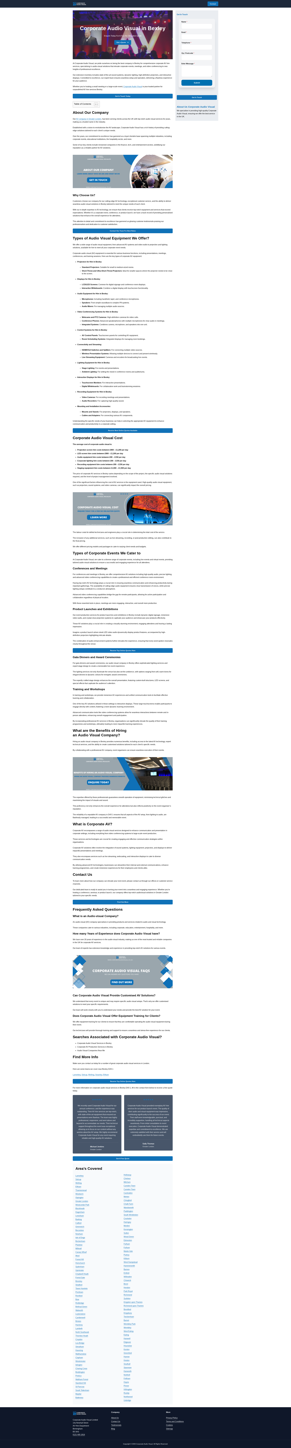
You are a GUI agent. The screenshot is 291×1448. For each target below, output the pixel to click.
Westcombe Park (82, 1205)
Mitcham (127, 1182)
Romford (78, 1296)
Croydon (78, 1339)
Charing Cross (81, 1368)
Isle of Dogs (80, 1238)
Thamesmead (81, 1190)
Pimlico (78, 1376)
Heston (126, 1360)
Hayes (126, 1382)
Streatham (79, 1347)
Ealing (126, 1335)
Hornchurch (80, 1263)
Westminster (80, 1361)
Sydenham (79, 1267)
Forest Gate (80, 1278)
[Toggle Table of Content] (94, 104)
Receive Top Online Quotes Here (122, 650)
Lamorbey (77, 1075)
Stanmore (128, 1368)
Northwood (128, 1397)
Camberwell (80, 1318)
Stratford (78, 1285)
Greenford (128, 1353)
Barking (78, 1219)
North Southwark (82, 1332)
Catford (78, 1223)
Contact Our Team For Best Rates (123, 231)
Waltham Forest (81, 1379)
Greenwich (79, 1227)
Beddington (80, 1372)
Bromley (78, 1281)
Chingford (128, 1200)
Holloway (127, 1175)
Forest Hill (79, 1259)
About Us (115, 1418)
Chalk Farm (128, 1204)
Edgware (127, 1342)
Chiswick (127, 1280)
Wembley (127, 1328)
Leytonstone (80, 1314)
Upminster (79, 1270)
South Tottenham (82, 1390)
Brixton (78, 1321)
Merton (126, 1197)
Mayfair (78, 1394)
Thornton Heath (81, 1336)
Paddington (128, 1211)
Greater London (81, 1201)
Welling (91, 1075)
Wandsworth (129, 1208)
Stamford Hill (80, 1383)
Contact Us (115, 1421)
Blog (113, 1429)
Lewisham (79, 1216)
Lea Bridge (79, 1343)
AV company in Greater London (88, 119)
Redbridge (79, 1303)
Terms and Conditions (175, 1421)
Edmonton (128, 1240)
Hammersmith (129, 1266)
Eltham (106, 1075)
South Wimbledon (131, 1215)
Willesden (128, 1277)
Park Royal (128, 1291)
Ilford (77, 1256)
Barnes (126, 1269)
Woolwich (79, 1194)
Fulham (127, 1244)
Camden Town (129, 1186)
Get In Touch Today (122, 96)
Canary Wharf (81, 1252)
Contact (213, 4)
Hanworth (128, 1371)
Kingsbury (128, 1313)
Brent (126, 1284)
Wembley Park (129, 1324)
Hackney (79, 1325)
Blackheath (80, 1208)
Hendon (127, 1288)
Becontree (79, 1230)
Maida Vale (128, 1251)
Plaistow (78, 1245)
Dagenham (79, 1212)
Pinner (126, 1386)
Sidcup (84, 1075)
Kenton (126, 1349)
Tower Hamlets (81, 1288)
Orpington (79, 1198)
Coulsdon (128, 1218)
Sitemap (169, 1429)
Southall (127, 1364)
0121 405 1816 (79, 1435)
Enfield (126, 1273)
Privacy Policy (172, 1418)
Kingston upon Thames (133, 1302)
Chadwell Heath (82, 1274)
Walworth (79, 1310)
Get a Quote (121, 42)
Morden (127, 1226)
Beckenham (80, 1241)
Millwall (78, 1248)
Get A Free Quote (122, 1158)
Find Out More (122, 902)
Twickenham (129, 1317)
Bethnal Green (81, 1307)
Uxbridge (127, 1400)
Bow (77, 1299)
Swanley (98, 1075)
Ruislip (126, 1393)
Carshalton (128, 1193)
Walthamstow (80, 1354)
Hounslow (128, 1346)
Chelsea (127, 1178)
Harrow (127, 1357)
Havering (79, 1350)
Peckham (79, 1292)
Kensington (128, 1229)
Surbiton (127, 1298)
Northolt (127, 1375)
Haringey (127, 1222)
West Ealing (128, 1331)
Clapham (79, 1358)
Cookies (169, 1425)
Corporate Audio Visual (132, 87)
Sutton (126, 1233)
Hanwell (127, 1338)
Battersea (79, 1398)
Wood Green (129, 1237)
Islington (78, 1365)
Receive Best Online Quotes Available (122, 430)
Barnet (126, 1320)
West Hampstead (131, 1262)
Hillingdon (128, 1389)
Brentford (127, 1309)
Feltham (127, 1378)
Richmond (128, 1295)
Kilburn (126, 1258)
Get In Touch (197, 97)
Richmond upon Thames (134, 1306)
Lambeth (79, 1328)
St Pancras (79, 1387)
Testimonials (116, 1425)
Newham (79, 1234)
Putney (126, 1255)
